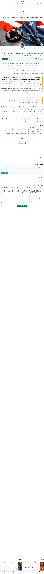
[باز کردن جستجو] (2, 1)
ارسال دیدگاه (4, 173)
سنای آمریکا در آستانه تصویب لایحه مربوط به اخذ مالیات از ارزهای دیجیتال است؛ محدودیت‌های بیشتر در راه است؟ (22, 133)
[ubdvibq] (42, 186)
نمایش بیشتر (22, 205)
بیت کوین (37, 65)
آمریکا (32, 53)
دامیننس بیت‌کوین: (13, 3)
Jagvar (39, 198)
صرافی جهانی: (29, 3)
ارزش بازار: (23, 3)
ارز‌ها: (42, 3)
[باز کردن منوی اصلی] (42, 1)
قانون (20, 53)
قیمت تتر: (37, 3)
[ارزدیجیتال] (22, 1)
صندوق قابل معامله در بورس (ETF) (16, 79)
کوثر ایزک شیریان (22, 48)
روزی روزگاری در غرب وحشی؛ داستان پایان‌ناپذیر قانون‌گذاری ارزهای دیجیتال (26, 129)
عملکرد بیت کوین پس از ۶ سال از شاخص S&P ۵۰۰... (9, 562)
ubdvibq (39, 186)
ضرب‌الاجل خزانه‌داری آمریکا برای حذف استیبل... (10, 567)
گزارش (40, 63)
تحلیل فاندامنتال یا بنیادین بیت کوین (34, 131)
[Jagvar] (42, 198)
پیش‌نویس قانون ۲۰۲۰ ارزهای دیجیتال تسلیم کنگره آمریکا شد (29, 128)
